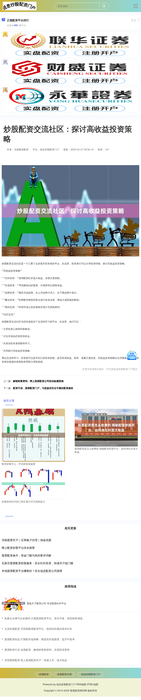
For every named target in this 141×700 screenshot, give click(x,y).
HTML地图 (92, 684)
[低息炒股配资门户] (19, 5)
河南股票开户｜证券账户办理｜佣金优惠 (26, 540)
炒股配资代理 (64, 674)
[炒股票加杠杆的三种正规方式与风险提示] (33, 483)
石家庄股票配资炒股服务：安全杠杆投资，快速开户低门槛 (37, 563)
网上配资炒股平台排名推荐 (18, 548)
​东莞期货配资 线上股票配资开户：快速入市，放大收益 (35, 660)
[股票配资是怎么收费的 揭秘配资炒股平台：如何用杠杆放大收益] (106, 427)
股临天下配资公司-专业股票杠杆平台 (46, 603)
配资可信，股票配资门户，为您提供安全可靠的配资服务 (43, 388)
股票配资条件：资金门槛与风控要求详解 (26, 555)
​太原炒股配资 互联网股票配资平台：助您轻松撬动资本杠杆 (38, 628)
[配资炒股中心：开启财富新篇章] (33, 435)
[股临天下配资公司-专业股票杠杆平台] (13, 603)
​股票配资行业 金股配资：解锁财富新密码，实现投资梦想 (37, 649)
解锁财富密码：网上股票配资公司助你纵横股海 (38, 381)
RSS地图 (81, 684)
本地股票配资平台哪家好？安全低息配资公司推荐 (32, 571)
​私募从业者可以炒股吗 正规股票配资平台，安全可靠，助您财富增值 (43, 618)
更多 (133, 20)
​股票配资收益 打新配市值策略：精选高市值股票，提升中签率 (39, 639)
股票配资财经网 (78, 690)
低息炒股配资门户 (90, 674)
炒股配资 (44, 674)
